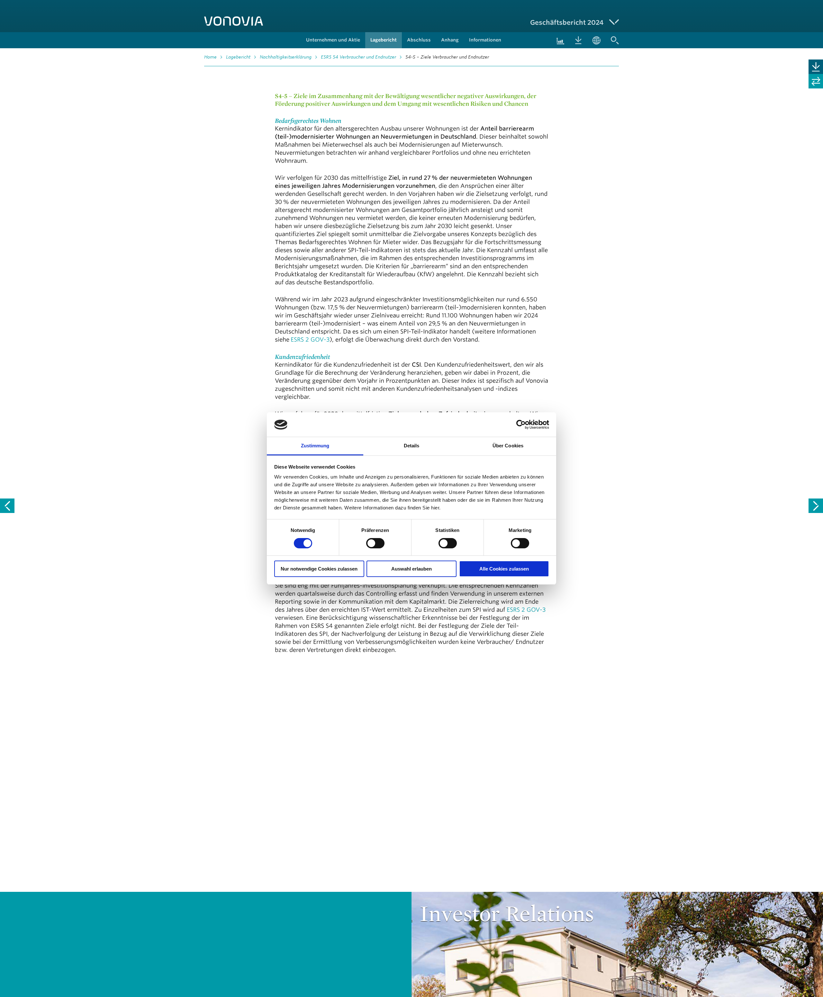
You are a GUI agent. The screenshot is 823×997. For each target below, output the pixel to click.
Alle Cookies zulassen (504, 569)
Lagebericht (238, 57)
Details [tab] (412, 446)
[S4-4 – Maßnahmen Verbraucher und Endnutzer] (7, 505)
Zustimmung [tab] (315, 446)
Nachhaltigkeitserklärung (286, 57)
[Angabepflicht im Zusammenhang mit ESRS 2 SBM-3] (816, 505)
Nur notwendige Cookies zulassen (319, 569)
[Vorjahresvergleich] (816, 81)
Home (210, 57)
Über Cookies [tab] (508, 446)
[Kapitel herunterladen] (816, 66)
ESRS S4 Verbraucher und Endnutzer (358, 57)
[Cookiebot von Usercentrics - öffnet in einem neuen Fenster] (521, 424)
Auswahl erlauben (411, 569)
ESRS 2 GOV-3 (310, 339)
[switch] (375, 543)
